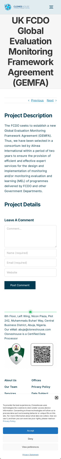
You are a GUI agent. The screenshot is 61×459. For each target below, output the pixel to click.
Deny (30, 439)
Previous (37, 100)
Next (50, 100)
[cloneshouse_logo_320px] (16, 5)
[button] (56, 397)
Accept (30, 430)
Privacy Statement (31, 455)
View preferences (30, 447)
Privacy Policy (9, 421)
